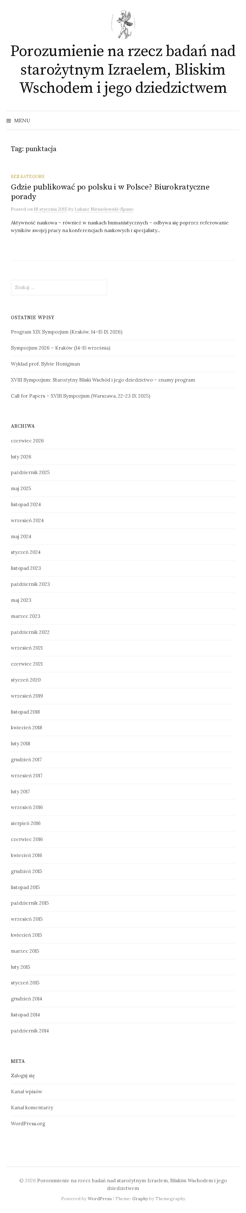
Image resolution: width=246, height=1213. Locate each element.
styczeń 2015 (25, 983)
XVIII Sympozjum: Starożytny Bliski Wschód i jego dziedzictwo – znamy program (103, 380)
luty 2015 (20, 967)
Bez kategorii (28, 176)
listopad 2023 (26, 568)
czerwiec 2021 (27, 664)
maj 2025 (21, 488)
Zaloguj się (23, 1075)
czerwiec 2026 (27, 441)
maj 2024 (21, 536)
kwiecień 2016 (26, 855)
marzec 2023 (25, 616)
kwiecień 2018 (26, 727)
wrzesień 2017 (27, 775)
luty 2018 (20, 743)
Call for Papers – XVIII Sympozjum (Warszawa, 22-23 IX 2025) (80, 396)
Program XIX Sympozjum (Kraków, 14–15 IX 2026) (66, 332)
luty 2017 (20, 791)
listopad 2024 (26, 504)
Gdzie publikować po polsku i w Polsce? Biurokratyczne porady (110, 192)
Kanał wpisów (26, 1091)
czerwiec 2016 (27, 839)
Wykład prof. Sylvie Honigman (45, 364)
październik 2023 (30, 584)
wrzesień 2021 (27, 648)
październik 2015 (30, 903)
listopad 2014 (25, 1015)
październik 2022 (30, 632)
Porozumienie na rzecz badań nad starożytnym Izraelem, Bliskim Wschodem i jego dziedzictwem (122, 70)
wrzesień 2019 (27, 696)
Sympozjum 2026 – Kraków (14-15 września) (60, 348)
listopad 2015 (25, 887)
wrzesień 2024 (27, 520)
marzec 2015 (25, 951)
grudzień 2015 (26, 871)
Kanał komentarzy (32, 1107)
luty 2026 (21, 457)
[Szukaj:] (234, 120)
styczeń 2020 (26, 680)
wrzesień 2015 (27, 919)
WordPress (100, 1198)
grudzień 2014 (26, 999)
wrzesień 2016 (27, 807)
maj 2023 (21, 600)
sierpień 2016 (26, 823)
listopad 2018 (25, 712)
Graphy (140, 1198)
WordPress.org (28, 1123)
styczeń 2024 (26, 552)
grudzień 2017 (26, 759)
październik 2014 (30, 1031)
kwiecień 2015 (26, 935)
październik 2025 (30, 472)
